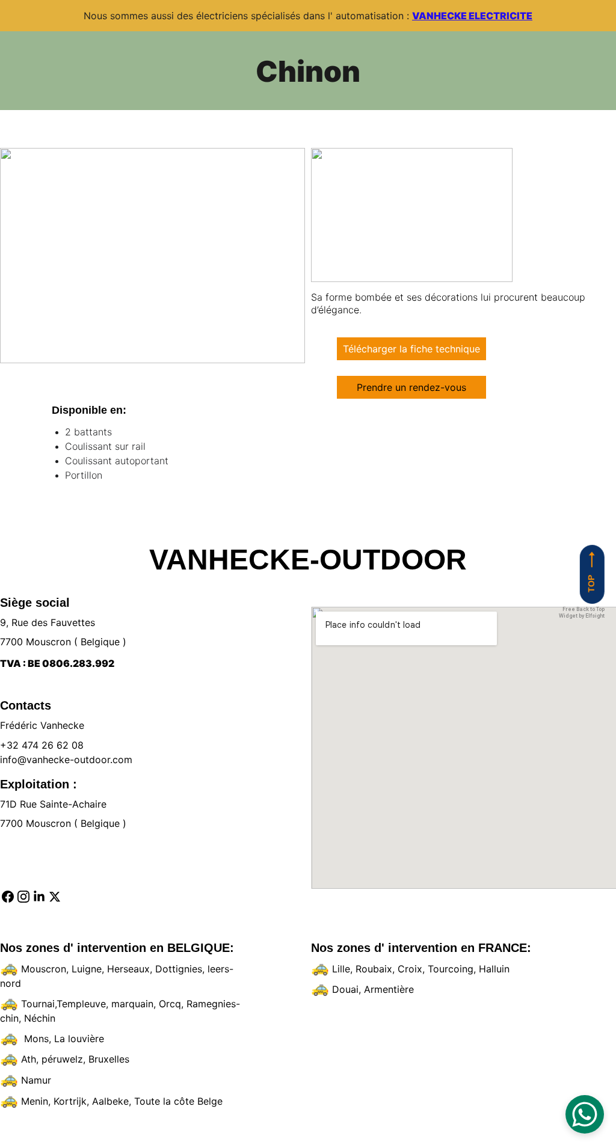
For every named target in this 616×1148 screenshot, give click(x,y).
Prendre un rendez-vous (411, 387)
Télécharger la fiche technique (411, 349)
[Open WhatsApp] (584, 1114)
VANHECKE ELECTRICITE (472, 16)
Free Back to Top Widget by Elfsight (582, 612)
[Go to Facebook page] (8, 897)
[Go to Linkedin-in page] (39, 897)
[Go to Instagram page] (23, 897)
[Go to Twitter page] (55, 897)
